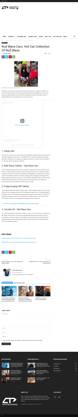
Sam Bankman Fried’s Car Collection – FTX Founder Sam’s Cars (19, 238)
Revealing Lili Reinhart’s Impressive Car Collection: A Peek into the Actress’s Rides (25, 299)
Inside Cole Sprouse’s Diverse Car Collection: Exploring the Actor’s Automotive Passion (8, 299)
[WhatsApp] (13, 56)
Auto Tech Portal (7, 53)
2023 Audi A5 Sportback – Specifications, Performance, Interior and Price (42, 372)
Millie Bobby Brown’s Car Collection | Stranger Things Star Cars (19, 242)
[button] (74, 36)
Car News (11, 36)
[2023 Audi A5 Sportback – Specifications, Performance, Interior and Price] (31, 373)
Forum (41, 36)
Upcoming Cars (21, 36)
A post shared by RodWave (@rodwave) (22, 145)
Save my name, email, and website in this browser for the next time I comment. (23, 340)
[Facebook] (3, 56)
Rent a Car (48, 36)
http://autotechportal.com (17, 272)
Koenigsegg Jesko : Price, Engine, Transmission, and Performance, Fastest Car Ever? (43, 365)
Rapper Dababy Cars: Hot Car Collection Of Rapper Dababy (12, 262)
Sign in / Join (4, 1)
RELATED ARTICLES (7, 282)
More (65, 36)
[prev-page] (3, 304)
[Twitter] (6, 56)
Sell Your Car (57, 36)
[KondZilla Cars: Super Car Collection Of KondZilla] (42, 291)
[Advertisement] (39, 23)
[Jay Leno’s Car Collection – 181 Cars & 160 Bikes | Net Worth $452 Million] (31, 380)
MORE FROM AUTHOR (19, 282)
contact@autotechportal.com (34, 404)
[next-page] (5, 304)
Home (4, 36)
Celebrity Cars (32, 36)
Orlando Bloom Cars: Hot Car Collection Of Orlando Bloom (39, 262)
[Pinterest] (10, 56)
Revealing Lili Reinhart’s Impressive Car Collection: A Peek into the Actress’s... (17, 372)
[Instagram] (59, 397)
